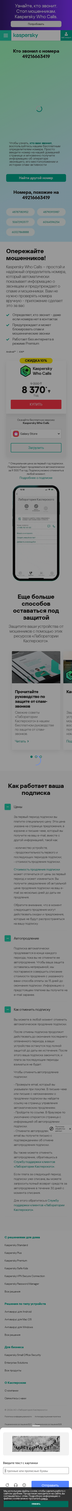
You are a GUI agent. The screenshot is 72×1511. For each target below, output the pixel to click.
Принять (36, 1504)
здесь (44, 1498)
